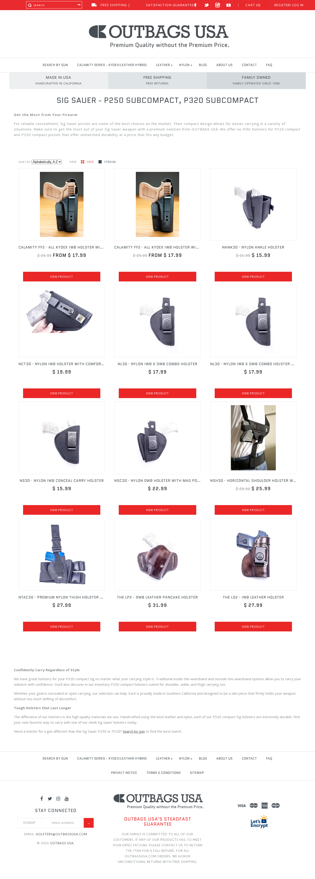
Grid (91, 162)
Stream (110, 162)
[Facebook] (41, 798)
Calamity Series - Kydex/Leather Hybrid (112, 65)
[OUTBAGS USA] (157, 25)
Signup (29, 822)
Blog (203, 65)
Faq (269, 65)
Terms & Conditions (163, 773)
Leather (163, 65)
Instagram (217, 5)
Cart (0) (253, 5)
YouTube (228, 5)
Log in (297, 5)
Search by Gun (55, 65)
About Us (224, 65)
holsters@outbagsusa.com (61, 834)
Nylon (184, 65)
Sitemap (197, 773)
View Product (61, 277)
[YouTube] (66, 798)
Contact (249, 65)
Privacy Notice (124, 773)
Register (282, 5)
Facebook (195, 5)
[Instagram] (58, 798)
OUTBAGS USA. (62, 843)
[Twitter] (50, 798)
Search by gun (134, 731)
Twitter (206, 5)
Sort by (24, 162)
